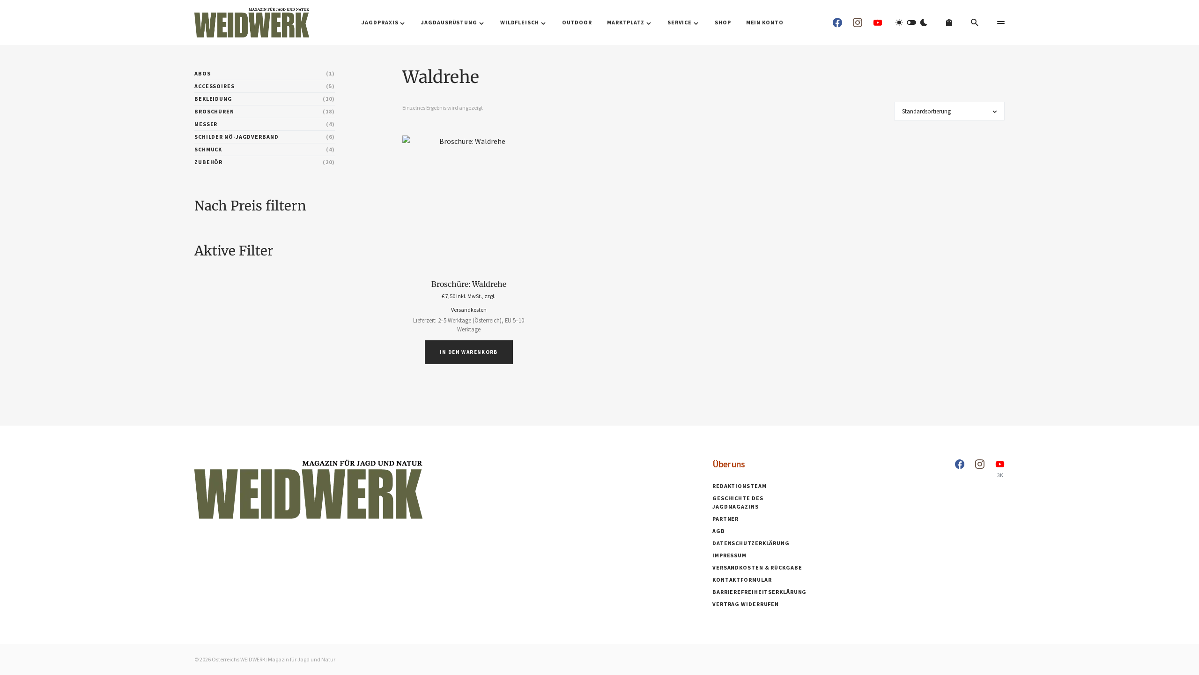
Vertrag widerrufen (745, 604)
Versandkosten (469, 309)
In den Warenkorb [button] (469, 352)
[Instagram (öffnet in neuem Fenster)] (857, 22)
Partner (725, 518)
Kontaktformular (742, 579)
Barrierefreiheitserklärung (759, 591)
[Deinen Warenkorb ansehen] (949, 22)
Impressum (729, 555)
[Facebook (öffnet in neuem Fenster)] (837, 22)
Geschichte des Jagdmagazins (737, 502)
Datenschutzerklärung (751, 543)
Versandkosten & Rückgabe (757, 567)
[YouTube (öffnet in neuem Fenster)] (877, 22)
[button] (911, 22)
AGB (718, 530)
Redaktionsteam (739, 485)
